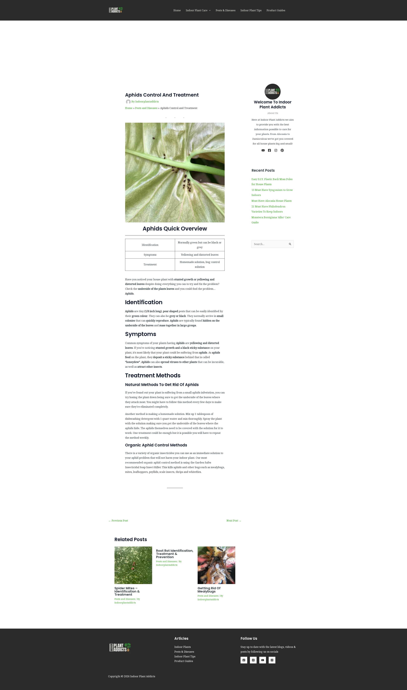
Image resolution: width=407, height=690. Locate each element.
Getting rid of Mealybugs (209, 590)
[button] (209, 10)
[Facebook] (244, 660)
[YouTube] (262, 660)
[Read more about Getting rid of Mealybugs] (216, 565)
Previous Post (118, 520)
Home (177, 10)
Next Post (234, 520)
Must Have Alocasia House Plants (272, 201)
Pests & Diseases (225, 10)
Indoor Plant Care (196, 10)
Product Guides (276, 10)
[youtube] (263, 150)
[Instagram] (272, 660)
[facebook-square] (269, 150)
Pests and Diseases (124, 598)
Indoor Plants (182, 647)
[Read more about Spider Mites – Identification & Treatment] (133, 565)
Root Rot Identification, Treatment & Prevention (174, 553)
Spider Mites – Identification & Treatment (127, 591)
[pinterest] (282, 150)
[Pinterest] (253, 660)
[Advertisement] (203, 44)
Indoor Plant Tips (251, 10)
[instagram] (275, 150)
